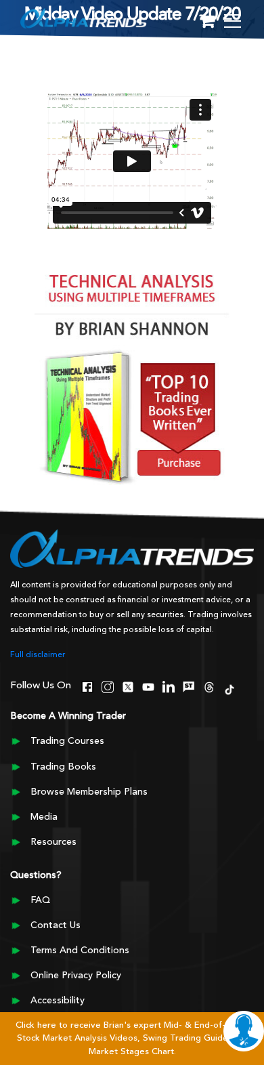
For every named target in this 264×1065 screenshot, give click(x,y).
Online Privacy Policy (75, 975)
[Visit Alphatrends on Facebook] (87, 685)
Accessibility (57, 1000)
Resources (53, 842)
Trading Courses (67, 741)
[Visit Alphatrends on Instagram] (108, 685)
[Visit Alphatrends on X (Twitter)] (128, 685)
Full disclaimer (38, 655)
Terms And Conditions (79, 950)
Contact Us (55, 925)
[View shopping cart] (207, 22)
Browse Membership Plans (89, 792)
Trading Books (63, 767)
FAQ (40, 900)
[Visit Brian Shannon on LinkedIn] (168, 685)
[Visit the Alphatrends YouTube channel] (148, 685)
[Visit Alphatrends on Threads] (209, 685)
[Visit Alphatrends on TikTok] (229, 688)
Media (44, 817)
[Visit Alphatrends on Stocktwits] (189, 685)
